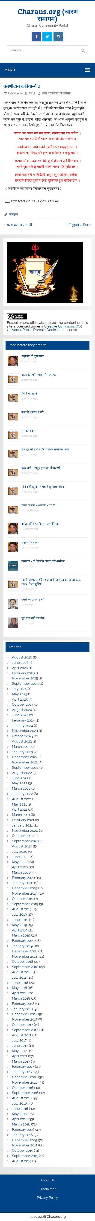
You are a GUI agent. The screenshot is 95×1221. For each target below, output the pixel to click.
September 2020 (25, 841)
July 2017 (19, 1040)
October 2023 (22, 736)
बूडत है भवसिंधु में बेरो (32, 412)
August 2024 (22, 710)
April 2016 (19, 1119)
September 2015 (25, 1156)
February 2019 (23, 941)
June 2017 (20, 1046)
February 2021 (23, 820)
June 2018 (20, 983)
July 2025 (19, 689)
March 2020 (21, 872)
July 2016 (19, 1103)
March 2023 (21, 747)
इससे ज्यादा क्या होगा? (33, 599)
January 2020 (22, 883)
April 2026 (20, 668)
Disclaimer (48, 1189)
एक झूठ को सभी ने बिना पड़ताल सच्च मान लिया (45, 449)
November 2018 (25, 956)
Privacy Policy (47, 1198)
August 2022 (22, 773)
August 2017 (21, 1035)
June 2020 (20, 857)
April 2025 (20, 699)
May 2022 (19, 783)
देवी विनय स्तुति (29, 393)
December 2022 (25, 757)
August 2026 (22, 657)
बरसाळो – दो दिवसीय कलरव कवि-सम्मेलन (43, 561)
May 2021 (19, 804)
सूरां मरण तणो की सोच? (33, 618)
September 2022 (25, 768)
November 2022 (25, 762)
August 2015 (21, 1161)
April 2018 (19, 993)
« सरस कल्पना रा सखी (17, 225)
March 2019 (21, 935)
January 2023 (22, 752)
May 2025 (19, 694)
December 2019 (24, 888)
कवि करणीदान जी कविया (56, 93)
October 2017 (22, 1025)
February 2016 (23, 1130)
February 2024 (23, 720)
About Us (48, 1180)
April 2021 (19, 809)
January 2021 (22, 825)
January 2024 (22, 726)
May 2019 (19, 925)
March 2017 (21, 1061)
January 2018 (22, 1009)
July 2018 (19, 977)
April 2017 (19, 1056)
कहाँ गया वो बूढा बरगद (32, 356)
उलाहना (13, 214)
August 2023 (22, 741)
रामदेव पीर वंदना (29, 543)
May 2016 (19, 1114)
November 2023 (25, 731)
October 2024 (22, 704)
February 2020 (23, 878)
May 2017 (19, 1051)
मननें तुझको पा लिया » (78, 225)
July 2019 (19, 914)
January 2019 (22, 946)
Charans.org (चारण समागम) (48, 14)
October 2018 (22, 962)
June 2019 (20, 920)
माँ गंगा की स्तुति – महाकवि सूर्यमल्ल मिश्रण (42, 487)
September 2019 (25, 904)
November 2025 (25, 678)
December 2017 (24, 1014)
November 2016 (25, 1082)
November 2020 (25, 831)
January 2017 (22, 1072)
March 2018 (21, 998)
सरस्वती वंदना (28, 431)
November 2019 (25, 893)
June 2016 (20, 1109)
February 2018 (23, 1004)
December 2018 (24, 951)
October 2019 (22, 899)
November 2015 (24, 1145)
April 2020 (20, 867)
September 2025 (25, 684)
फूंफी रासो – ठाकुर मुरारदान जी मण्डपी (40, 468)
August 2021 (21, 799)
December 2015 (24, 1140)
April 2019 (19, 930)
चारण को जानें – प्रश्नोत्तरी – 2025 (38, 505)
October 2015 (22, 1150)
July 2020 (19, 852)
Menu (10, 70)
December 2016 (24, 1077)
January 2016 (22, 1135)
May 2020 (19, 862)
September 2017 (25, 1030)
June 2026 (20, 663)
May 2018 (19, 988)
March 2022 (21, 788)
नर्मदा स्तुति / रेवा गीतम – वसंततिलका (40, 524)
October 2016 (22, 1088)
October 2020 (23, 836)
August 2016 (22, 1098)
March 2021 (21, 815)
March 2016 (21, 1124)
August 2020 (22, 846)
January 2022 (22, 794)
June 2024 (20, 715)
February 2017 (23, 1066)
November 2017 (24, 1019)
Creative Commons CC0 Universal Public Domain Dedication (44, 328)
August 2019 (22, 909)
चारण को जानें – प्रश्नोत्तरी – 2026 (38, 375)
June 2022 (20, 778)
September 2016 (25, 1093)
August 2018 (22, 972)
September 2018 (25, 967)
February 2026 (23, 673)
